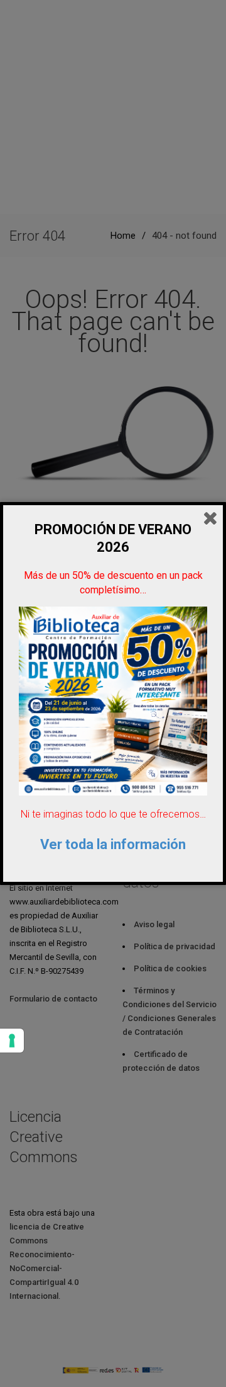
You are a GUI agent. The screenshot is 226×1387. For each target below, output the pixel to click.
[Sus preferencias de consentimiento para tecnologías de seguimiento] (12, 1041)
